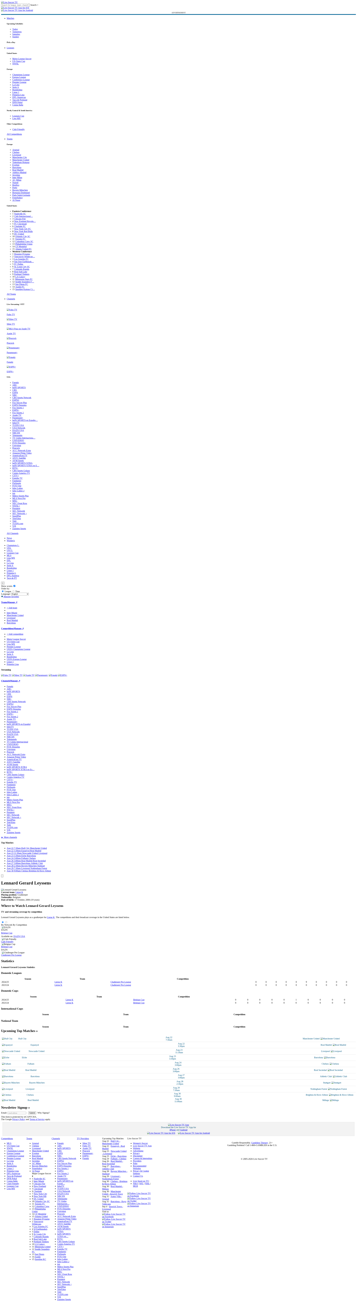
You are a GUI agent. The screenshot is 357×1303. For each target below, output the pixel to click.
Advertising (138, 1151)
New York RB (40, 1196)
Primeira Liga (18, 95)
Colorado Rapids (21, 269)
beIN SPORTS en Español (18, 724)
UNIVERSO (18, 440)
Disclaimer (138, 1156)
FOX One (16, 486)
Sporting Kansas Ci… (25, 289)
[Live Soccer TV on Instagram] (114, 1226)
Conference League (21, 79)
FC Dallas (18, 264)
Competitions (7, 628)
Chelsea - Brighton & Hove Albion (114, 1182)
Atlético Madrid (19, 172)
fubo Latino (17, 488)
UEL (9, 548)
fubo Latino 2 (18, 491)
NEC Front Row (19, 503)
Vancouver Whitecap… (24, 256)
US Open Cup (18, 61)
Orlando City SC (22, 236)
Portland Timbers (21, 274)
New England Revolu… (25, 221)
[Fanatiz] (53, 675)
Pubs (135, 1163)
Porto (14, 187)
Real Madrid (17, 170)
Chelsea (15, 152)
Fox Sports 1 (18, 407)
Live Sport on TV (141, 1181)
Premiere (16, 508)
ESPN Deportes (19, 405)
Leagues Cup (18, 116)
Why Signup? (43, 1113)
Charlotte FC (20, 226)
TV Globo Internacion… (63, 1202)
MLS (9, 555)
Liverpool (16, 155)
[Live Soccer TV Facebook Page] (114, 1216)
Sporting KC (40, 1259)
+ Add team (12, 608)
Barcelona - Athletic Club (111, 1167)
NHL (147, 1183)
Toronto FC (20, 239)
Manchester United (20, 160)
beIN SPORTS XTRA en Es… (21, 769)
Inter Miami (39, 1181)
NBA (135, 1183)
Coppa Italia (17, 105)
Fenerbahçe (17, 197)
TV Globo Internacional (17, 742)
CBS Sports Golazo (21, 470)
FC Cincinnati (20, 224)
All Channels (12, 533)
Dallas (36, 1231)
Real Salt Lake (20, 271)
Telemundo (17, 435)
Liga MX (16, 118)
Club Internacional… (23, 216)
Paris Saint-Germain (21, 195)
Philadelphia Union (23, 244)
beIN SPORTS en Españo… (25, 420)
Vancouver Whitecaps (37, 1222)
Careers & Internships (142, 1158)
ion (13, 493)
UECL (10, 550)
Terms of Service (37, 1119)
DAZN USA (18, 430)
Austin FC (20, 287)
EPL (9, 560)
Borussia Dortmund (21, 192)
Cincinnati (38, 1189)
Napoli (15, 182)
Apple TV (16, 415)
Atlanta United (41, 1216)
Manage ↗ (12, 602)
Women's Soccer (140, 1143)
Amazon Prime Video (22, 453)
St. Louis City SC (22, 266)
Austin (38, 1257)
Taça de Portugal (19, 100)
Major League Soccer (21, 59)
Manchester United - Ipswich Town (112, 1192)
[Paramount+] (41, 675)
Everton (15, 165)
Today (15, 29)
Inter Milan (17, 177)
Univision (16, 445)
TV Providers (83, 1138)
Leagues (10, 48)
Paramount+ (17, 418)
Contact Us (138, 1176)
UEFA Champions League (18, 649)
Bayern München (20, 190)
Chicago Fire (20, 219)
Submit (32, 1113)
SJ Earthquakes (40, 1229)
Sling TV (86, 1143)
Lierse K (19, 892)
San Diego (39, 1254)
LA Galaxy (20, 277)
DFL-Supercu (13, 575)
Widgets (136, 1148)
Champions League (21, 74)
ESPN (15, 392)
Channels (11, 299)
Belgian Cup (6, 933)
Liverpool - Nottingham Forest (111, 1177)
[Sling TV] (17, 675)
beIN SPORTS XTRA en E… (25, 465)
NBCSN (16, 433)
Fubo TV (86, 1146)
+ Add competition (15, 634)
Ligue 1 (15, 92)
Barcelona (16, 167)
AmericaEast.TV (19, 455)
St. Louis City (40, 1234)
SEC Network (18, 511)
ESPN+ (15, 410)
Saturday (16, 34)
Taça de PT (12, 578)
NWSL (15, 64)
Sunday (15, 37)
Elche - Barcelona (119, 1156)
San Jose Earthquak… (24, 261)
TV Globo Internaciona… (23, 438)
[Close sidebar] (2, 875)
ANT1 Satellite (19, 458)
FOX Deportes (19, 443)
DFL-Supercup (19, 97)
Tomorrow (17, 32)
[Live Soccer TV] (9, 2)
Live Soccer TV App (142, 1146)
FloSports (16, 483)
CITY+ (15, 475)
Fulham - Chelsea (118, 1158)
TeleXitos (16, 518)
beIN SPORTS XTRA (22, 463)
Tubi (14, 521)
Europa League (19, 77)
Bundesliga (17, 90)
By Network (6, 925)
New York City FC (22, 229)
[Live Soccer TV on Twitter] (114, 1221)
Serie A (15, 87)
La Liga (15, 85)
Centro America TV (21, 473)
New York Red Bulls (23, 231)
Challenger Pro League (11, 955)
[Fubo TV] (6, 675)
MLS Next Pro (19, 498)
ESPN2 (15, 400)
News (9, 538)
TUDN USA (18, 425)
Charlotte (38, 1191)
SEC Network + (19, 513)
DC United (19, 234)
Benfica (15, 185)
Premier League (19, 82)
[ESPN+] (62, 675)
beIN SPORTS (19, 387)
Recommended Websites (139, 1167)
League (7, 591)
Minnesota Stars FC (24, 279)
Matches (10, 18)
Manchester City (19, 157)
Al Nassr (16, 200)
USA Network (18, 428)
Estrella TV (17, 478)
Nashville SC (20, 214)
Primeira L (11, 573)
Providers (137, 1161)
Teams (9, 139)
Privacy (136, 1153)
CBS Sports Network (21, 397)
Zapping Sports (19, 528)
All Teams (11, 294)
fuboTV (15, 423)
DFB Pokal (17, 102)
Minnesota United (42, 1246)
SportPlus (16, 516)
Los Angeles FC (21, 259)
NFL (141, 1183)
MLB (135, 1186)
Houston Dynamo (22, 254)
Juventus (16, 175)
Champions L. (13, 545)
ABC (14, 385)
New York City (40, 1194)
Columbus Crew (42, 1206)
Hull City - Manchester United (111, 1142)
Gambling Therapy (259, 1143)
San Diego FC (21, 284)
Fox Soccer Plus (19, 402)
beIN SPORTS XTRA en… (64, 1235)
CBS (14, 390)
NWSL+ (16, 506)
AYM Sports (18, 460)
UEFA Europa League (17, 659)
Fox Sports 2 (18, 413)
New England (40, 1186)
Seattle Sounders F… (24, 282)
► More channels (9, 837)
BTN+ (15, 468)
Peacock (16, 448)
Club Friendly (18, 129)
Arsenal (15, 150)
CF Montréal (21, 246)
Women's (11, 540)
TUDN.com (17, 523)
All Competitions (14, 134)
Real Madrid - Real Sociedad (112, 1162)
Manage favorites (11, 596)
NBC (14, 395)
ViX (14, 526)
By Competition (20, 925)
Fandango (16, 481)
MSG (14, 501)
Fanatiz (15, 382)
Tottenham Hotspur (20, 162)
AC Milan (16, 180)
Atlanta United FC (23, 249)
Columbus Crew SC (24, 241)
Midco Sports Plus (20, 496)
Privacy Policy (18, 1119)
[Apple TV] (29, 675)
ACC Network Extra (21, 450)
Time (17, 591)
